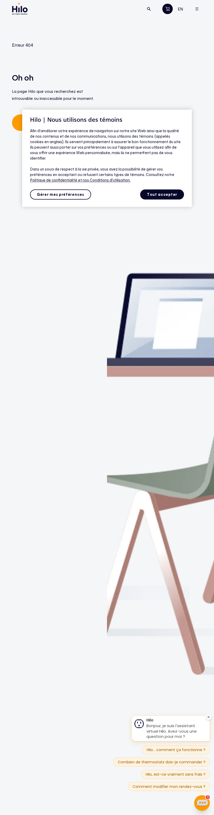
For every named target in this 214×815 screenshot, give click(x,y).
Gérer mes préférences (60, 194)
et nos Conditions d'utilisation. (104, 180)
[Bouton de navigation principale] (197, 9)
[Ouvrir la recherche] (149, 9)
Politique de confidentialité (54, 180)
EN (180, 9)
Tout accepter (162, 194)
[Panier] (168, 9)
